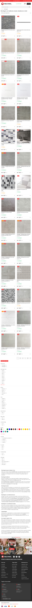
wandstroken (9, 483)
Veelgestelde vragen (24, 564)
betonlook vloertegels (5, 501)
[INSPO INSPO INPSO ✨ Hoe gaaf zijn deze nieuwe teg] (20, 550)
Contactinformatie (24, 566)
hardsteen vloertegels (19, 501)
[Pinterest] (19, 557)
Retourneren (23, 570)
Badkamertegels (6, 481)
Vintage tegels (14, 567)
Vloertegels (3, 564)
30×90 (15, 507)
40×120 (19, 507)
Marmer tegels (14, 566)
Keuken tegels (6, 489)
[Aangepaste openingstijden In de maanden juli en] (12, 550)
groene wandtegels (19, 499)
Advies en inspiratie (4, 577)
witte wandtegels (14, 498)
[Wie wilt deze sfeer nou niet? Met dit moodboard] (28, 550)
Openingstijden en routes (7, 598)
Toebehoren (3, 570)
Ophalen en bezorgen (24, 567)
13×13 (14, 509)
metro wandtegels (24, 491)
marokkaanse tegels (12, 501)
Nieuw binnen (3, 575)
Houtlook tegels (14, 569)
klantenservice (10, 532)
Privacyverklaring (24, 577)
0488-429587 (19, 3)
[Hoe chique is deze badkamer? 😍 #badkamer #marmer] (4, 550)
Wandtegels (3, 566)
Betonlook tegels (14, 564)
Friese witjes (14, 575)
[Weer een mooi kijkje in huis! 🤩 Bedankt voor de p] (12, 542)
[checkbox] (16, 365)
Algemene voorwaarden (25, 578)
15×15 (17, 509)
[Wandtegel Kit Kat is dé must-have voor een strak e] (4, 542)
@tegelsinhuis (17, 537)
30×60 (26, 507)
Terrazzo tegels (14, 570)
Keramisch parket (4, 567)
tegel (16, 483)
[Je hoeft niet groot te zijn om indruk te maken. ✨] (20, 542)
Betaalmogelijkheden (24, 569)
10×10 (13, 509)
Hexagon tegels (14, 572)
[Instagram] (14, 557)
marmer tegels (8, 500)
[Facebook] (16, 557)
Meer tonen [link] (2, 384)
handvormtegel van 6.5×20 (8, 515)
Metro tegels (14, 577)
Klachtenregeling (24, 572)
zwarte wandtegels (14, 500)
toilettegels (12, 481)
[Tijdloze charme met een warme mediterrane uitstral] (28, 542)
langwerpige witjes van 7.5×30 (20, 515)
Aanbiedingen (3, 572)
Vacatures (23, 575)
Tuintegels (2, 569)
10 (27, 358)
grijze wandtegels (20, 498)
